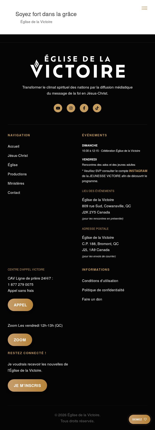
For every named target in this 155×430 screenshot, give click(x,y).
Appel (20, 304)
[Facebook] (84, 108)
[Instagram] (71, 108)
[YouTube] (58, 108)
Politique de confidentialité (103, 289)
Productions (17, 173)
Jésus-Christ (18, 155)
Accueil (13, 146)
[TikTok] (97, 108)
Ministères (16, 183)
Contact (14, 192)
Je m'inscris (27, 385)
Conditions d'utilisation (100, 280)
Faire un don (92, 299)
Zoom (20, 339)
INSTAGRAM (138, 171)
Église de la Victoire (36, 21)
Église (13, 164)
